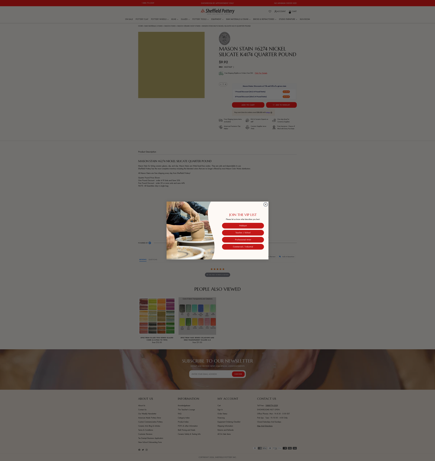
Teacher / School (243, 232)
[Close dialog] (266, 204)
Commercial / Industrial (243, 246)
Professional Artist (243, 239)
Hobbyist (243, 225)
